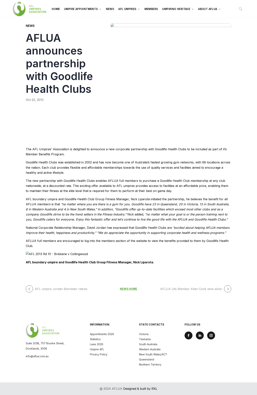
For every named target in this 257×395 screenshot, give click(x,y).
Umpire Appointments (81, 9)
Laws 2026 (96, 344)
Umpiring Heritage (176, 9)
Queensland (146, 359)
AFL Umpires (127, 9)
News (110, 9)
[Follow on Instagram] (211, 335)
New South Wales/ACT (153, 354)
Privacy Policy (98, 354)
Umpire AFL (97, 349)
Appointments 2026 (102, 334)
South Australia (148, 344)
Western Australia (149, 349)
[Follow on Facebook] (188, 335)
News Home (128, 289)
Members (151, 9)
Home (56, 9)
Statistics (95, 339)
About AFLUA (207, 9)
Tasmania (145, 339)
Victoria (143, 334)
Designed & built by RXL (140, 388)
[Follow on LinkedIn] (200, 335)
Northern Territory (150, 364)
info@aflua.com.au (37, 356)
